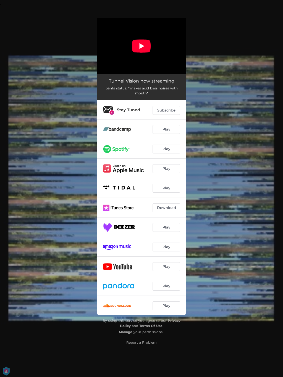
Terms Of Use (151, 326)
